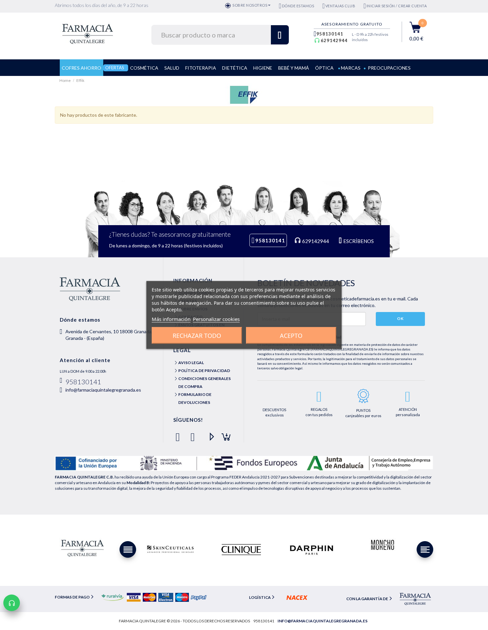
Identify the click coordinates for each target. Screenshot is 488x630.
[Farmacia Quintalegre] (90, 33)
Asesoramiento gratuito (351, 24)
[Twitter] (194, 434)
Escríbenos (358, 241)
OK (400, 318)
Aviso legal (191, 362)
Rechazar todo (197, 336)
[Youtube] (209, 434)
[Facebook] (179, 434)
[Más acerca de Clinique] (241, 549)
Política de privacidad (204, 370)
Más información (171, 319)
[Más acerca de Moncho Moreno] (382, 545)
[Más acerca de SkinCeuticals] (170, 549)
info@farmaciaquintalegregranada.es (103, 390)
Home (65, 80)
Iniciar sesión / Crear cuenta (396, 6)
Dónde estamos (298, 6)
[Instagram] (224, 434)
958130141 (329, 33)
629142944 (334, 40)
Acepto (291, 336)
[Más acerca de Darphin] (311, 549)
